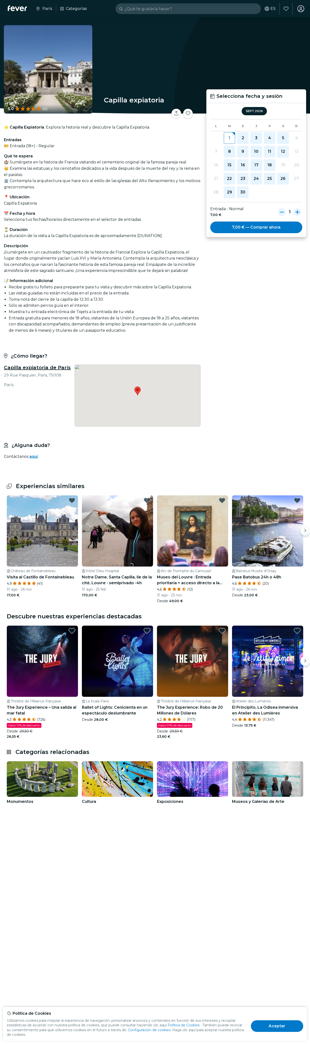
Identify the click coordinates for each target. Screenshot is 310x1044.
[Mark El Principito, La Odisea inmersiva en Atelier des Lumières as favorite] (297, 631)
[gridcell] (229, 138)
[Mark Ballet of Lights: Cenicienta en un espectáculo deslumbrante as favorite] (147, 631)
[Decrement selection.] (282, 212)
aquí (33, 456)
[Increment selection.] (297, 212)
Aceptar (277, 1026)
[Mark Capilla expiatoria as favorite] (188, 113)
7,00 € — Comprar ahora (256, 227)
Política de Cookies (184, 1025)
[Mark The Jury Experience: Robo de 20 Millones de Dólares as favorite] (222, 631)
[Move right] (305, 531)
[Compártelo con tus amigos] (176, 113)
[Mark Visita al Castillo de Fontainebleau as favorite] (72, 500)
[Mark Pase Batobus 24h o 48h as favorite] (297, 500)
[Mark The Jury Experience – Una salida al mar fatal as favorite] (72, 631)
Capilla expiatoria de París (37, 367)
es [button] (273, 9)
